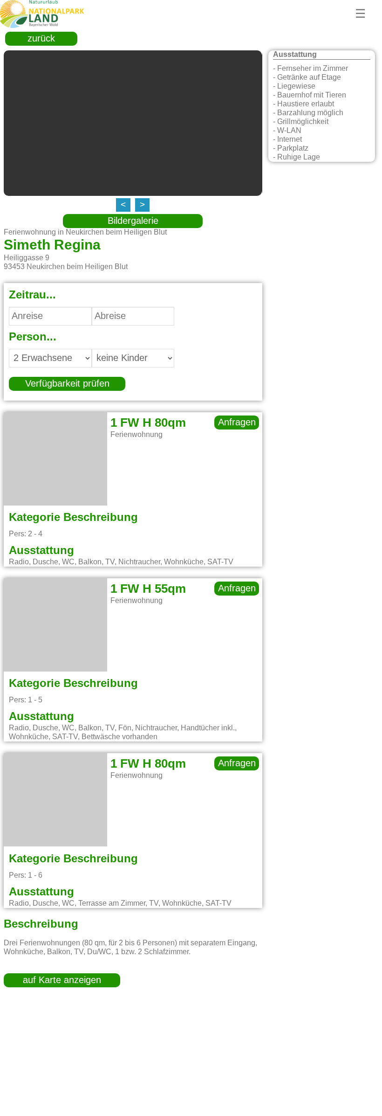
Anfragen (237, 422)
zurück (41, 38)
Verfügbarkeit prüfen (67, 383)
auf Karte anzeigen (62, 980)
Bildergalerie (133, 221)
